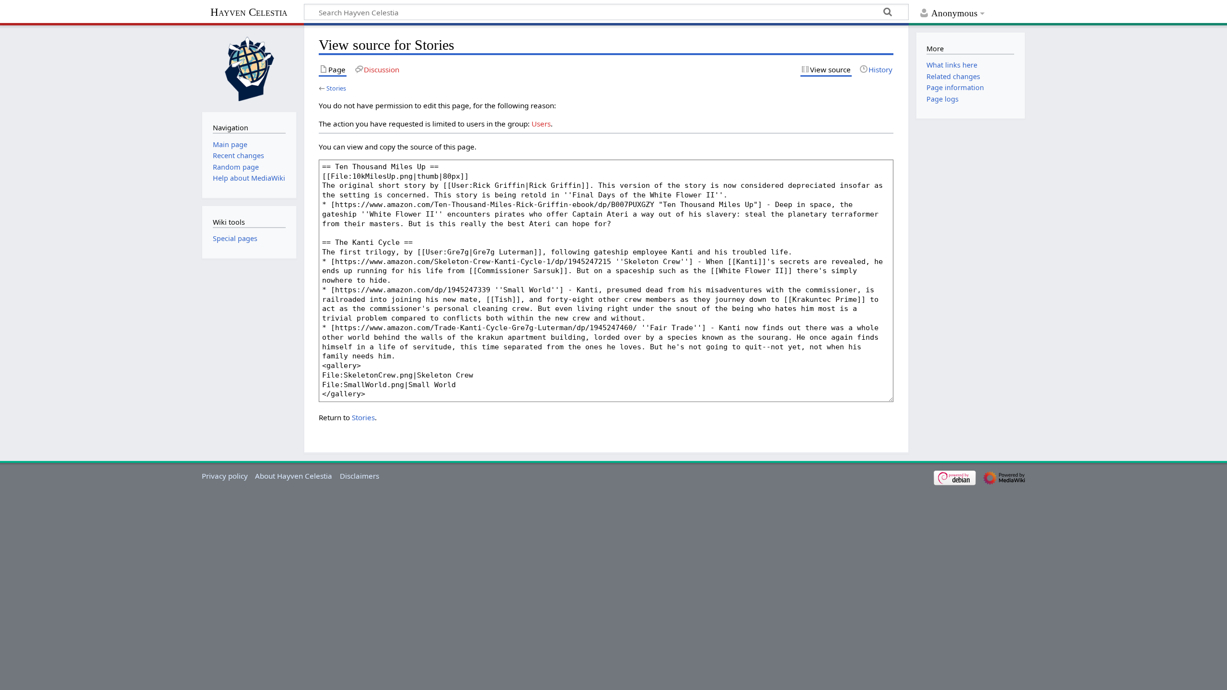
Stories (336, 88)
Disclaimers (359, 476)
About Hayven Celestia (293, 476)
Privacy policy (225, 476)
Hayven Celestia (249, 12)
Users (541, 123)
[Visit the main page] (249, 67)
